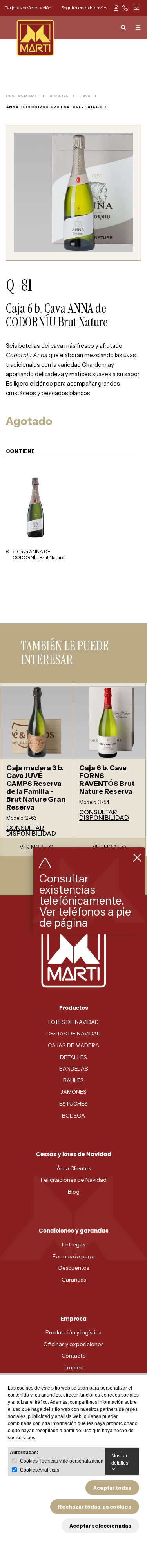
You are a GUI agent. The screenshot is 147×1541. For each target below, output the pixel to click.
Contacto (74, 1355)
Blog (74, 1191)
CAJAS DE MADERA (73, 1045)
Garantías (74, 1279)
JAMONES (73, 1091)
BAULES (73, 1080)
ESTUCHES (73, 1103)
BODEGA (73, 1115)
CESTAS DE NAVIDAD (73, 1033)
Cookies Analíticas (39, 1470)
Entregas (73, 1244)
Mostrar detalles (119, 1459)
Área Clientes (73, 1168)
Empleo (74, 1367)
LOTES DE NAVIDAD (73, 1022)
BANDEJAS (73, 1068)
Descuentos (73, 1267)
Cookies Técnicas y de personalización (61, 1461)
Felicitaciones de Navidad (74, 1179)
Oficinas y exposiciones (73, 1344)
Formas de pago (74, 1256)
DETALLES (73, 1057)
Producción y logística (73, 1332)
